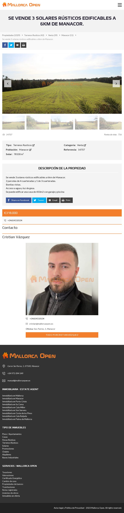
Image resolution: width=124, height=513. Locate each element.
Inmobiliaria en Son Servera (14, 410)
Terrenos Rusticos (22, 145)
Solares (5, 446)
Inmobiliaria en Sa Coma (13, 404)
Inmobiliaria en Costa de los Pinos (17, 413)
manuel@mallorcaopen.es (19, 380)
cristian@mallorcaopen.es (41, 323)
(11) (67, 35)
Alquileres (6, 454)
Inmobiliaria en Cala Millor (13, 407)
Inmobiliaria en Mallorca (12, 395)
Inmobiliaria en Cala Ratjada (14, 416)
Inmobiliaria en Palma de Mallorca (17, 419)
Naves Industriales (10, 457)
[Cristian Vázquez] (62, 279)
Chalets (5, 451)
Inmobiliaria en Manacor (13, 398)
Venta (80, 145)
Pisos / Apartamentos (11, 434)
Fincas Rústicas (8, 440)
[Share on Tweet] (11, 45)
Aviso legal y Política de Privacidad (69, 508)
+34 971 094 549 (15, 373)
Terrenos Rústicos (10, 443)
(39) (52, 35)
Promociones (8, 448)
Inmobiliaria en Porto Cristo (14, 401)
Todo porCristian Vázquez (62, 335)
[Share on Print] (23, 45)
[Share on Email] (17, 45)
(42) (34, 35)
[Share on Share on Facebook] (5, 45)
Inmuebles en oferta (11, 496)
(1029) (11, 35)
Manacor (24, 149)
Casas (5, 437)
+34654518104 (14, 220)
